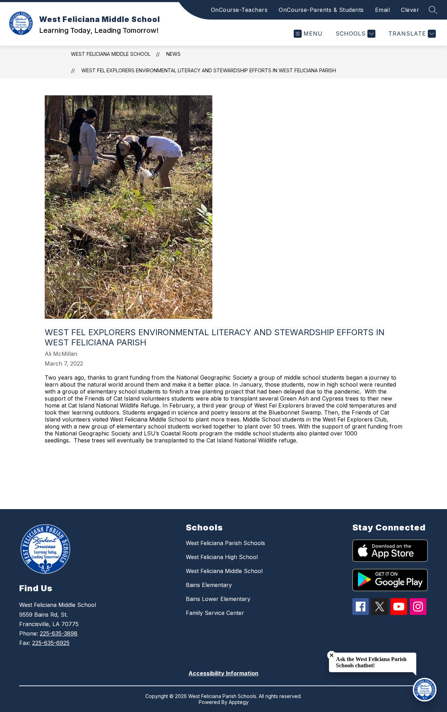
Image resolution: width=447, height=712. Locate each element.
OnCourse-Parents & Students (321, 9)
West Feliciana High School (222, 556)
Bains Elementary (209, 584)
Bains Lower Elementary (218, 598)
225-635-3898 (59, 633)
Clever (410, 9)
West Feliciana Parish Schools (225, 542)
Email (382, 9)
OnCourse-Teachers (239, 9)
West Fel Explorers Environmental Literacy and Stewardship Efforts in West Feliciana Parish (208, 70)
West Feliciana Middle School (111, 54)
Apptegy (239, 702)
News (173, 54)
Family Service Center (215, 612)
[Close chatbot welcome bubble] (331, 655)
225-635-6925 (50, 642)
